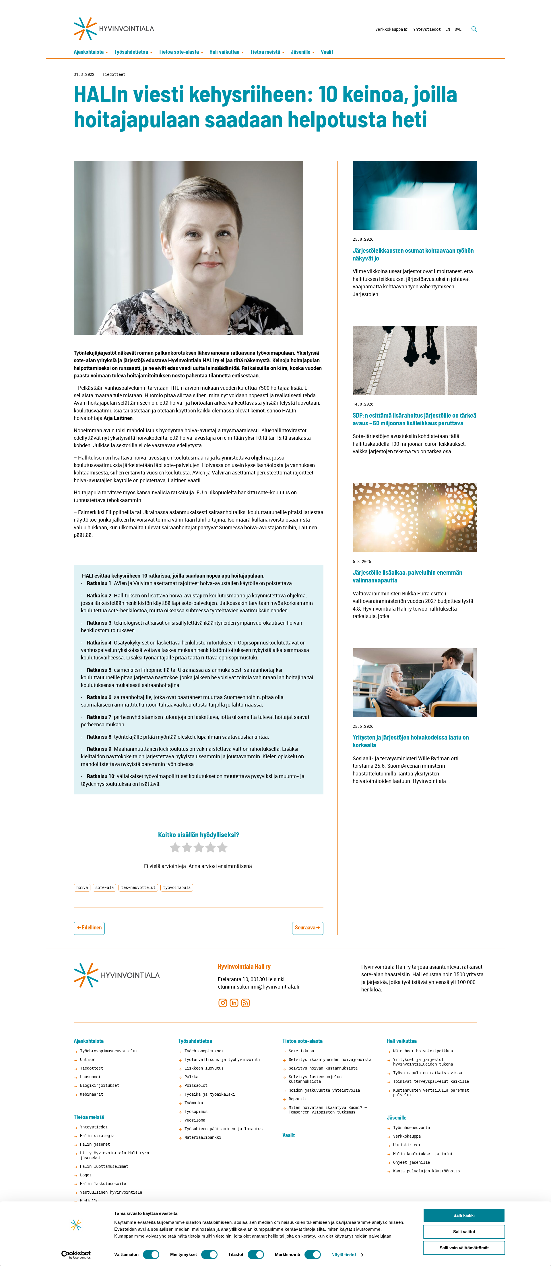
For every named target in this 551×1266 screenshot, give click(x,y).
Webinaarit (91, 1094)
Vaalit (327, 52)
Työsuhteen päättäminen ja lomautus (224, 1128)
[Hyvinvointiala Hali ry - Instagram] (223, 1002)
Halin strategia (97, 1135)
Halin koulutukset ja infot (423, 1153)
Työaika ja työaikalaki (210, 1094)
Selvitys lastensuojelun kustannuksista (315, 1079)
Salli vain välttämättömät (464, 1247)
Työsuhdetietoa (131, 52)
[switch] (209, 1254)
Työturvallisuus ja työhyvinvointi (222, 1059)
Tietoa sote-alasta (179, 52)
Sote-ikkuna (301, 1050)
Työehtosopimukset (204, 1050)
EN (447, 29)
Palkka (191, 1076)
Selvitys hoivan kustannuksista (323, 1068)
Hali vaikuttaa (224, 52)
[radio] (175, 848)
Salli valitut (464, 1231)
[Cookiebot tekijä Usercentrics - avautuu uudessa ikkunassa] (76, 1254)
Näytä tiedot (343, 1254)
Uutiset (88, 1059)
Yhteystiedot (427, 29)
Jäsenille (300, 52)
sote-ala (104, 887)
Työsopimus (196, 1111)
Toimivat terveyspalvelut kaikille (431, 1081)
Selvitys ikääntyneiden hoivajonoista (330, 1059)
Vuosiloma (195, 1120)
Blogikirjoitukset (99, 1085)
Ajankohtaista (89, 52)
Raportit (298, 1098)
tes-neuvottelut (138, 887)
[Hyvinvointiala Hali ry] (114, 28)
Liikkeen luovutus (204, 1068)
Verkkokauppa (389, 29)
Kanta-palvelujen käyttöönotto (426, 1171)
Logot (86, 1175)
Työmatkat (195, 1102)
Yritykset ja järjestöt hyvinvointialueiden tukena (423, 1062)
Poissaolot (196, 1085)
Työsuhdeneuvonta (411, 1127)
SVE (458, 29)
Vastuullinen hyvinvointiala (111, 1192)
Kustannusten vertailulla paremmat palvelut (431, 1092)
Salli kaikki (464, 1215)
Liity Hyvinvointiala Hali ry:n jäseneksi (114, 1155)
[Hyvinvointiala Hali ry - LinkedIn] (234, 1002)
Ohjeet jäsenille (411, 1162)
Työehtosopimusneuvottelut (108, 1050)
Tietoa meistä (265, 52)
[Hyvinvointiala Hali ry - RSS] (245, 1002)
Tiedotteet (113, 74)
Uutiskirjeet (407, 1144)
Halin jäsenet (95, 1144)
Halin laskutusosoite (103, 1183)
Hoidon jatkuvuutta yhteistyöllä (324, 1090)
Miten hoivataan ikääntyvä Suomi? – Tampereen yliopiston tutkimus (328, 1110)
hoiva (82, 887)
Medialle (89, 1200)
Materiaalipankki (203, 1137)
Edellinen (92, 928)
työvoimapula (177, 887)
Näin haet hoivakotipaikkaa (423, 1050)
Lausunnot (90, 1076)
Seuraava (305, 928)
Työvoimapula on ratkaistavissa (427, 1072)
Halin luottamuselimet (104, 1166)
